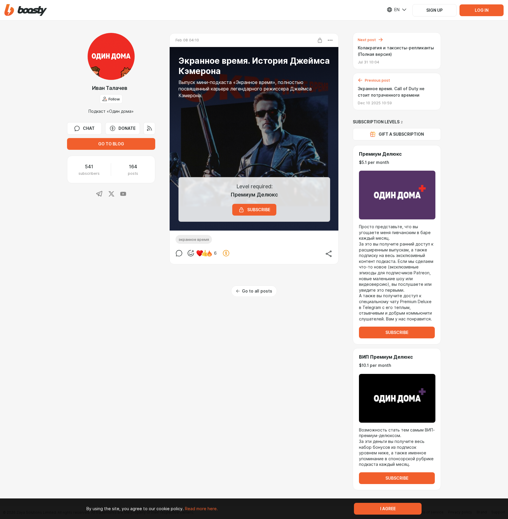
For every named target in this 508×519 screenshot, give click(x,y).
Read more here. (201, 508)
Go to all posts (257, 291)
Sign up (434, 10)
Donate (127, 128)
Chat (89, 128)
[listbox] (393, 10)
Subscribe (396, 332)
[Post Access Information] (320, 40)
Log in (482, 10)
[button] (25, 10)
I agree (388, 508)
